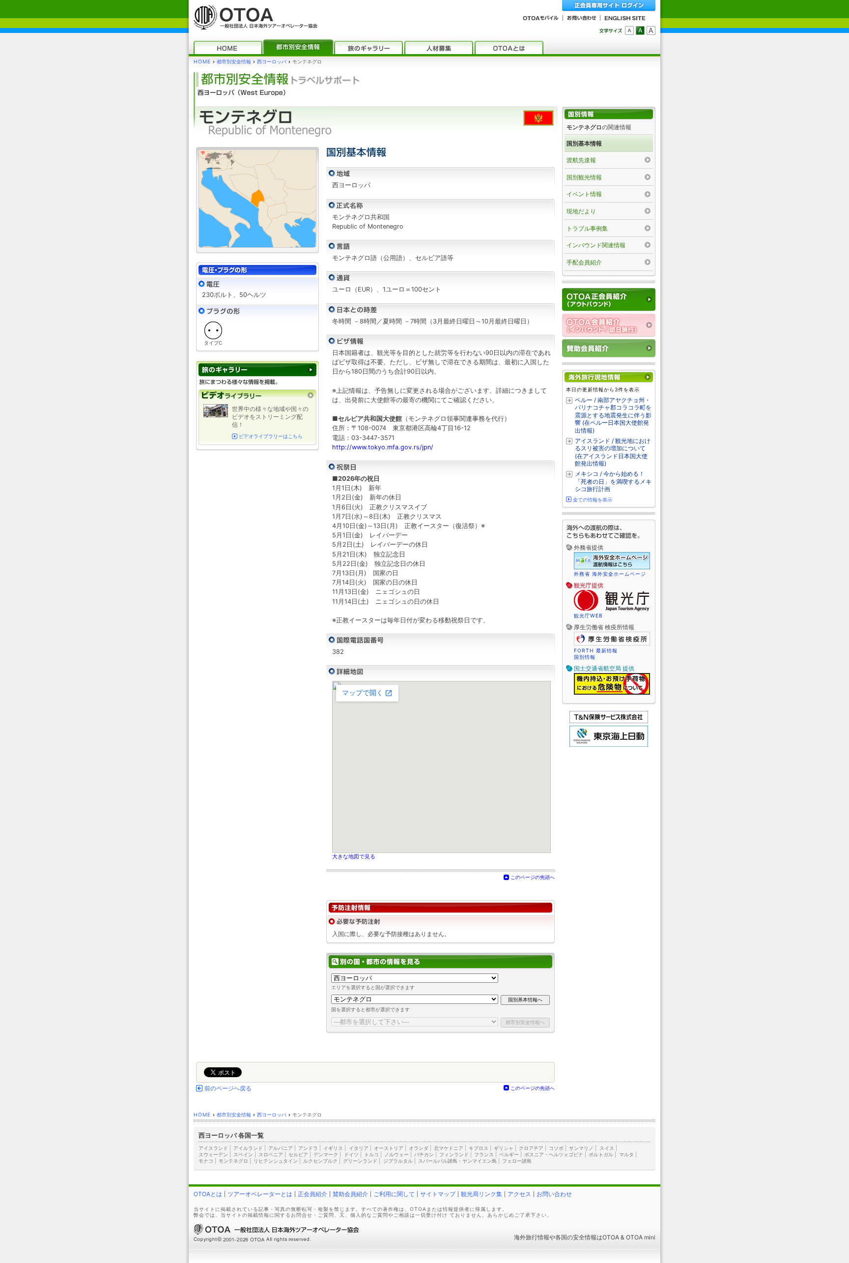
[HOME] (228, 47)
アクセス (519, 1194)
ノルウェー (396, 1154)
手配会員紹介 (584, 262)
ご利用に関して (394, 1194)
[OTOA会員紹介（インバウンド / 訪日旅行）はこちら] (608, 325)
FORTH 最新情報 (596, 650)
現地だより (581, 211)
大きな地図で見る (353, 856)
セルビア (298, 1154)
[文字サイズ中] (640, 30)
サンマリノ (581, 1148)
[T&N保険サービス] (608, 721)
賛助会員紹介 (350, 1194)
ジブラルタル (398, 1161)
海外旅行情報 (531, 1237)
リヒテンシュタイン (276, 1161)
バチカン (424, 1154)
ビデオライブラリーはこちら (271, 436)
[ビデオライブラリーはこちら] (257, 395)
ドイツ (351, 1154)
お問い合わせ (554, 1194)
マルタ (626, 1154)
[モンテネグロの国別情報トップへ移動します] (609, 114)
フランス (484, 1154)
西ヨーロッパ (271, 62)
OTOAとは (208, 1194)
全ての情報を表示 (592, 499)
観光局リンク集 (481, 1194)
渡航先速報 (581, 160)
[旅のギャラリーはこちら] (257, 370)
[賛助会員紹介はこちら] (608, 348)
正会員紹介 (312, 1194)
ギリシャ (503, 1148)
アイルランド (248, 1148)
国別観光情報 (584, 177)
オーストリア (388, 1148)
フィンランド (454, 1154)
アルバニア (280, 1148)
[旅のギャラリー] (368, 47)
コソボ (556, 1148)
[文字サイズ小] (629, 30)
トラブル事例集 (587, 228)
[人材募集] (438, 47)
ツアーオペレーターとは (259, 1194)
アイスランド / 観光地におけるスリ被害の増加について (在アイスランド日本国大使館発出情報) (613, 452)
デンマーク (325, 1154)
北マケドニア (448, 1148)
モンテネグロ (233, 1161)
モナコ (205, 1161)
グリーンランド (360, 1161)
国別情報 (584, 657)
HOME (202, 62)
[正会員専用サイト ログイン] (608, 5)
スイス (606, 1148)
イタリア (358, 1148)
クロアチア (531, 1148)
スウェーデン (213, 1154)
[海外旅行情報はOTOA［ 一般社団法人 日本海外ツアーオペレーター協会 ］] (253, 24)
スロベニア (270, 1154)
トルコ (371, 1154)
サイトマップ (437, 1194)
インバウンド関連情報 (595, 245)
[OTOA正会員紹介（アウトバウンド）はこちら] (608, 299)
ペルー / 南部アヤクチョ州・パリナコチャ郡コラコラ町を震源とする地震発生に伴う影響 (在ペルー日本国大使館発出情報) (613, 415)
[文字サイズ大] (651, 30)
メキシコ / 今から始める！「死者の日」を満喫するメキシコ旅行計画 (613, 481)
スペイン (243, 1154)
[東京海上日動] (608, 744)
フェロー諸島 (517, 1161)
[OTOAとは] (509, 47)
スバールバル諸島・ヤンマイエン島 (457, 1161)
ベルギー (509, 1154)
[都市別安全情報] (298, 47)
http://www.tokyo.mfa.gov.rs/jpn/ (382, 447)
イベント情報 (584, 194)
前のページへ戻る (228, 1088)
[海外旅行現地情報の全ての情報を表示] (609, 377)
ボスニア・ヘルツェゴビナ (553, 1154)
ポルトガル (601, 1154)
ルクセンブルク (320, 1161)
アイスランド (213, 1148)
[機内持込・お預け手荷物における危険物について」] (612, 693)
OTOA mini (640, 1237)
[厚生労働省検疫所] (612, 644)
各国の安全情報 (575, 1237)
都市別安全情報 (234, 62)
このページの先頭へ (532, 877)
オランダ (418, 1148)
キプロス (478, 1148)
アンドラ (308, 1148)
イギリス (333, 1148)
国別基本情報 (584, 143)
